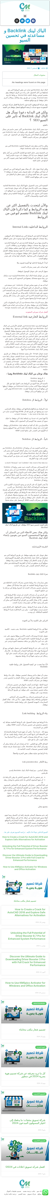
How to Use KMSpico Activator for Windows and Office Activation (25, 868)
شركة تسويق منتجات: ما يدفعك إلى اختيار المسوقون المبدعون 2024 (27, 1121)
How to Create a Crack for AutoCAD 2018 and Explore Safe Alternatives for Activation (25, 838)
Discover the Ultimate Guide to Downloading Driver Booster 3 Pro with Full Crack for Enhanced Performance (25, 857)
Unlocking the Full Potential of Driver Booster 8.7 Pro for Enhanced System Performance (25, 847)
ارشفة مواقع (42, 1194)
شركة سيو (9, 104)
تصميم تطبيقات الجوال (14, 1191)
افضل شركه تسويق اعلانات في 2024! (25, 1166)
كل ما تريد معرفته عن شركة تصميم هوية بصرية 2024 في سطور (25, 1075)
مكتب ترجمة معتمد (29, 1191)
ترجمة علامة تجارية (10, 1194)
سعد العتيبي (22, 1194)
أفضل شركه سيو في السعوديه (37, 312)
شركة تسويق (31, 1194)
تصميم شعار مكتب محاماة (25, 901)
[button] (25, 16)
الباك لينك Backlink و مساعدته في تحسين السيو (25, 35)
